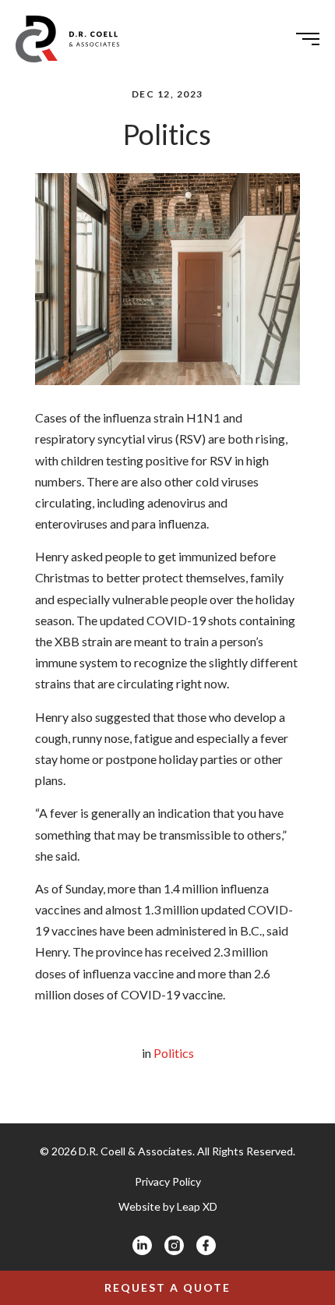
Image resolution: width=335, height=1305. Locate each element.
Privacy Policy (168, 1181)
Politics (173, 1052)
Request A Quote (167, 1287)
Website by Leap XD (167, 1206)
